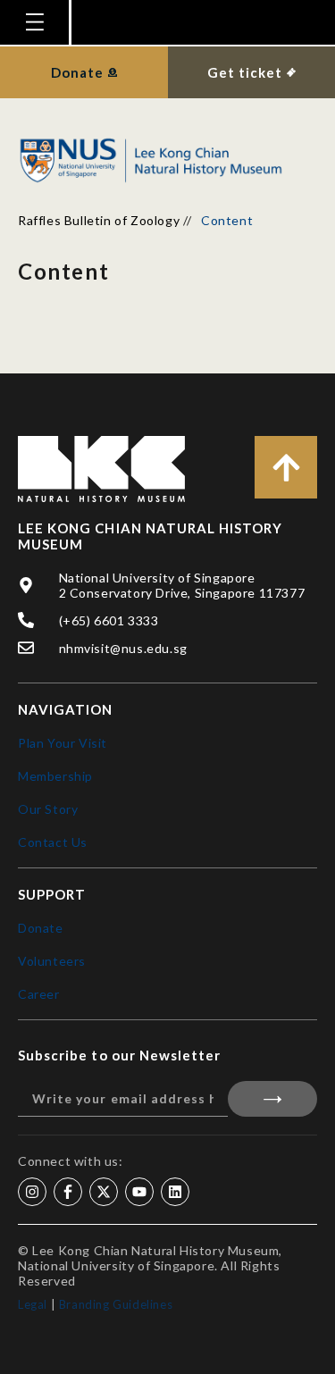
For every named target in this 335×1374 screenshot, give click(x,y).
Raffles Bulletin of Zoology (99, 220)
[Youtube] (139, 1191)
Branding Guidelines (115, 1304)
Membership (55, 775)
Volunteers (52, 960)
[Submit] (273, 1099)
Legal (32, 1304)
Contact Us (53, 842)
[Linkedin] (175, 1191)
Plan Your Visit (62, 742)
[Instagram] (32, 1191)
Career (39, 993)
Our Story (48, 809)
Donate (40, 927)
